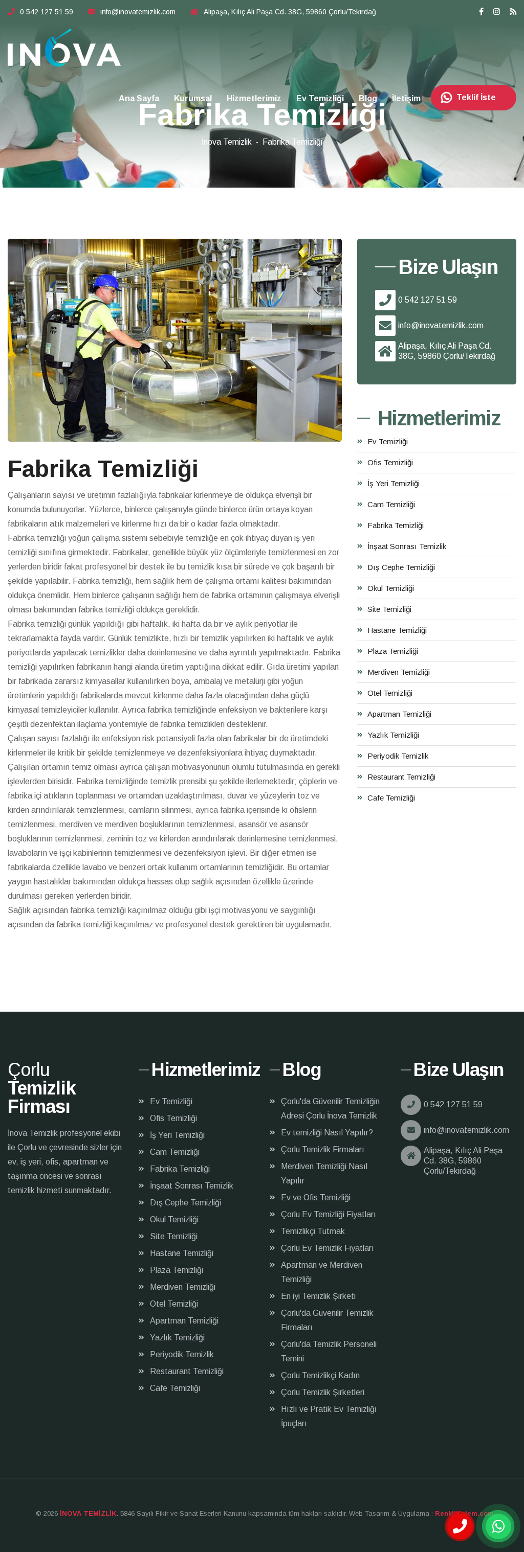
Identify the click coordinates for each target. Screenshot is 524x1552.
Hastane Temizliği (397, 630)
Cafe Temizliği (391, 797)
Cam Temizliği (391, 504)
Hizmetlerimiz (254, 98)
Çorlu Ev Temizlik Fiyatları (327, 1248)
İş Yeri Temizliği (393, 483)
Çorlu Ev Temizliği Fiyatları (328, 1214)
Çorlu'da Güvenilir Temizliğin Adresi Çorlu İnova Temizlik (330, 1108)
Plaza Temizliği (392, 651)
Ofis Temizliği (390, 462)
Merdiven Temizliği (398, 672)
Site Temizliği (389, 609)
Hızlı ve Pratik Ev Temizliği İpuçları (328, 1416)
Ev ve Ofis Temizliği (316, 1197)
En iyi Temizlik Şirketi (318, 1296)
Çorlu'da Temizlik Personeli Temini (329, 1351)
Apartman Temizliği (399, 714)
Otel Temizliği (389, 693)
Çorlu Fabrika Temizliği (64, 48)
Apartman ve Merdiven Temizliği (321, 1272)
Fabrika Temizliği (395, 525)
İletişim (406, 98)
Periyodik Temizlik (397, 755)
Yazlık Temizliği (393, 735)
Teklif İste (476, 97)
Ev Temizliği (320, 98)
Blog (368, 98)
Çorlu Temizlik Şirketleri (322, 1392)
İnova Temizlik (227, 142)
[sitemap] (513, 11)
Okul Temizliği (390, 588)
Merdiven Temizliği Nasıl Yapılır (324, 1173)
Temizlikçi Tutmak (313, 1231)
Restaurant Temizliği (401, 776)
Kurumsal (193, 98)
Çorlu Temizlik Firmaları (322, 1149)
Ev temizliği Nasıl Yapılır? (327, 1132)
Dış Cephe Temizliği (401, 567)
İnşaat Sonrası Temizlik (406, 546)
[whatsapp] (498, 1526)
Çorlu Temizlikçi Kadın (320, 1375)
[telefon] (460, 1526)
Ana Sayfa (139, 98)
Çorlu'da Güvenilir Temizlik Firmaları (327, 1320)
